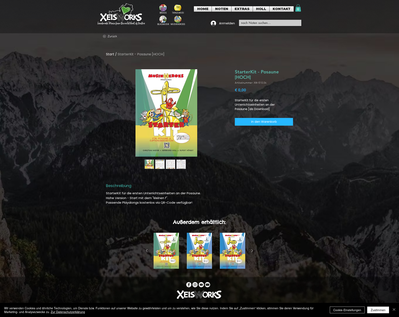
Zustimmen (378, 310)
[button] (221, 9)
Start (110, 54)
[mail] (207, 284)
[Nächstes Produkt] (252, 250)
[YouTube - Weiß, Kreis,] (201, 284)
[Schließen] (394, 310)
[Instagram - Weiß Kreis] (195, 284)
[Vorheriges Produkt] (146, 250)
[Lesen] (163, 9)
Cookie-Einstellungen (347, 310)
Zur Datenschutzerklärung (68, 312)
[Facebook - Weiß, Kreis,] (188, 284)
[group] (199, 251)
